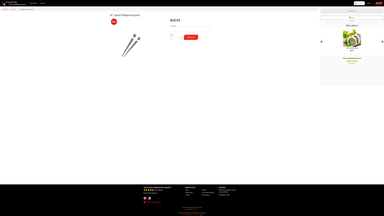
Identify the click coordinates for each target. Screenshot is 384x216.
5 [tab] (357, 55)
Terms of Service (195, 214)
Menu (186, 190)
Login (368, 3)
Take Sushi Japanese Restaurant (157, 187)
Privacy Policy (206, 195)
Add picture (114, 21)
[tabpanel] (352, 41)
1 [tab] (345, 55)
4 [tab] (353, 55)
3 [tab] (351, 55)
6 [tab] (359, 55)
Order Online (33, 3)
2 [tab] (347, 55)
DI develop (195, 209)
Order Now (352, 11)
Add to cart (191, 37)
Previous (321, 42)
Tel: (223, 195)
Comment (173, 26)
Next (383, 42)
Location (42, 3)
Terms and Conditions (208, 192)
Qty (172, 34)
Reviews (204, 190)
